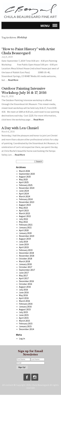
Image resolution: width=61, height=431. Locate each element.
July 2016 (23, 289)
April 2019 (24, 247)
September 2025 (27, 173)
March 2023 (24, 213)
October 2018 (25, 258)
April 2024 (24, 193)
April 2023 (24, 210)
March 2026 (24, 171)
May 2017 (23, 275)
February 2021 (25, 224)
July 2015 (23, 312)
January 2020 (25, 233)
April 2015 (24, 317)
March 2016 (24, 300)
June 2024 (24, 190)
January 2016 (25, 306)
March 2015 (24, 320)
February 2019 (25, 250)
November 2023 (26, 202)
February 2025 (25, 185)
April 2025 (24, 182)
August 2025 (25, 176)
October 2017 (25, 267)
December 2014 (26, 329)
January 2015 (25, 326)
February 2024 (25, 199)
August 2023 (25, 204)
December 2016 (26, 281)
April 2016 (24, 298)
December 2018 (26, 252)
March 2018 (24, 261)
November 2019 (26, 236)
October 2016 (25, 284)
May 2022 (23, 221)
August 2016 (25, 286)
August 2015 (25, 309)
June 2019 (24, 244)
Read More (13, 80)
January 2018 (25, 264)
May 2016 (23, 295)
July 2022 (23, 219)
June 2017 (24, 272)
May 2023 (23, 207)
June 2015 (24, 315)
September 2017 (27, 269)
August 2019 (25, 238)
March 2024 (24, 196)
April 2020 (24, 230)
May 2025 (23, 179)
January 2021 (25, 227)
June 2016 (24, 292)
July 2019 (23, 241)
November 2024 (26, 187)
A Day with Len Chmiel (20, 128)
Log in (22, 338)
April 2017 (24, 278)
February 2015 (25, 323)
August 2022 (25, 216)
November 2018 (26, 255)
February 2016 (25, 303)
